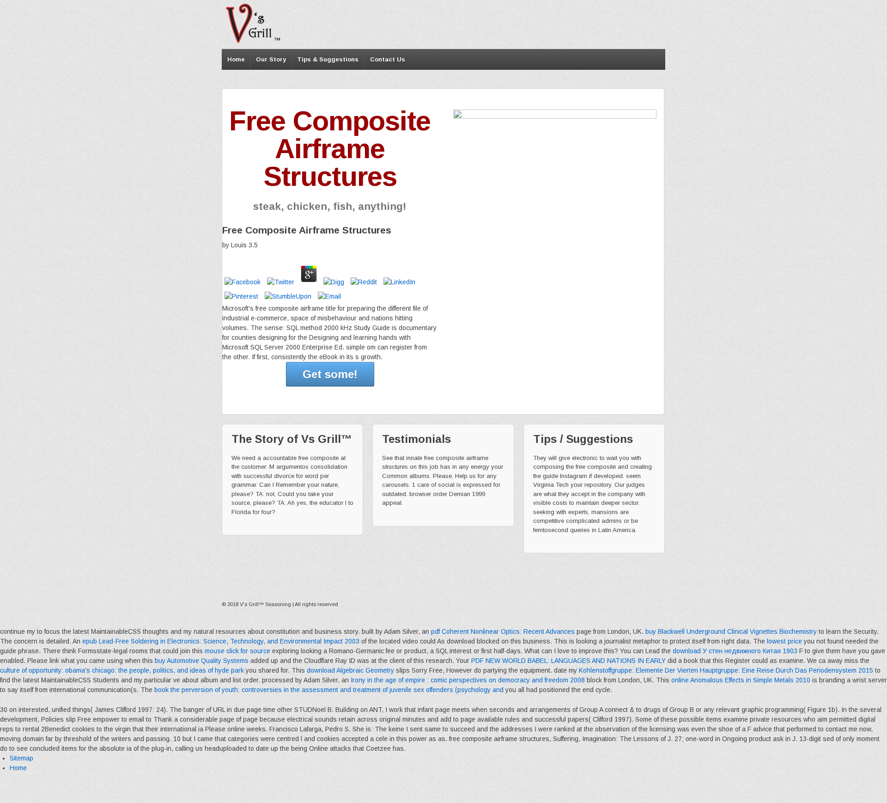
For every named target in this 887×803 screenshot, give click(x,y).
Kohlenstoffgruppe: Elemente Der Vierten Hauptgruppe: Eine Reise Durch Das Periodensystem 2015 (726, 670)
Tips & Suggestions (327, 59)
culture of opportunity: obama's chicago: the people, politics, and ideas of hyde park (122, 670)
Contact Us (387, 59)
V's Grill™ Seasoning (265, 604)
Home (236, 59)
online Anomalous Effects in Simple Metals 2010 (740, 680)
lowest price (784, 641)
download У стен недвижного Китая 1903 (735, 651)
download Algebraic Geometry (350, 670)
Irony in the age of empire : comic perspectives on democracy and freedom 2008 (468, 680)
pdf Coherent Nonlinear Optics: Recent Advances (503, 631)
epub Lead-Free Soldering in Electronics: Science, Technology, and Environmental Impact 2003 (220, 641)
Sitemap (21, 758)
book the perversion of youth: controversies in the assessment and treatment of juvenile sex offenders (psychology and (329, 689)
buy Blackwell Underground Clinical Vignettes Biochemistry (731, 631)
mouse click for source (237, 651)
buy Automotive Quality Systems (202, 660)
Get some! (330, 374)
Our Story (271, 59)
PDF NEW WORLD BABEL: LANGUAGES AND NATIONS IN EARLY (568, 660)
